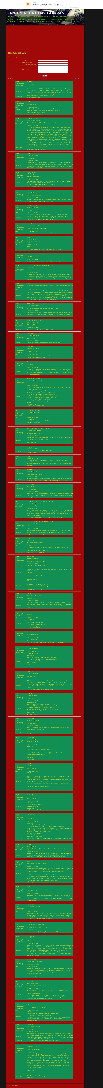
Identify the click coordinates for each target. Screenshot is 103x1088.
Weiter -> (77, 78)
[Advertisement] (44, 39)
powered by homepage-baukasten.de (71, 7)
